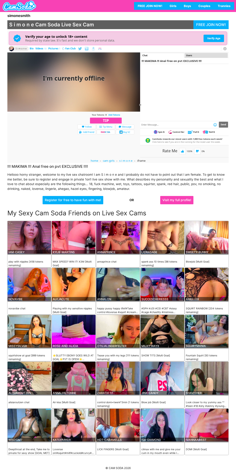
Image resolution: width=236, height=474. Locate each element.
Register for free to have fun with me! (73, 200)
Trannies (224, 6)
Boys (187, 6)
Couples (204, 6)
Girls (173, 6)
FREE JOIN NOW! (150, 6)
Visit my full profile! (176, 200)
